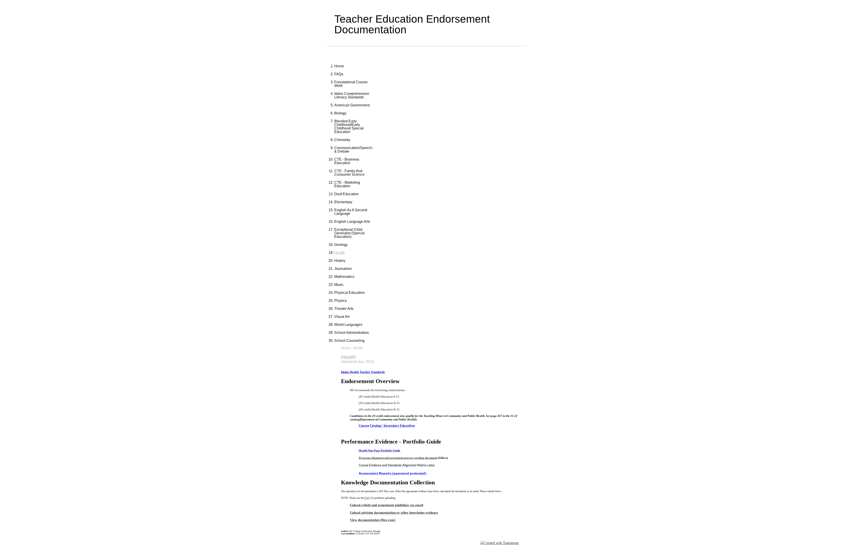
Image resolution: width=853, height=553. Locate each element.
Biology (340, 113)
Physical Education (349, 292)
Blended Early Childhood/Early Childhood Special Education (349, 126)
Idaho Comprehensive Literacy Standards (351, 95)
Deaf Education (346, 194)
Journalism (343, 269)
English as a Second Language (350, 211)
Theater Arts (343, 308)
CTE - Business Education (346, 161)
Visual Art (341, 316)
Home (339, 66)
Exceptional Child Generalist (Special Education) (349, 233)
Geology (341, 245)
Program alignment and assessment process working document (398, 458)
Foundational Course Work (351, 84)
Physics (340, 300)
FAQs (338, 74)
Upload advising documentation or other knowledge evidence (394, 512)
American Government (352, 105)
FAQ (367, 497)
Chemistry (342, 140)
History (339, 261)
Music (339, 284)
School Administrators (351, 332)
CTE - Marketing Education (347, 184)
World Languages (348, 324)
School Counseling (349, 340)
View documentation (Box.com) (372, 520)
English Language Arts (352, 221)
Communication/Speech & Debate (353, 149)
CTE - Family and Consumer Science (349, 172)
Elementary (343, 202)
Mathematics (344, 276)
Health (339, 253)
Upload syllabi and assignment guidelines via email (386, 505)
